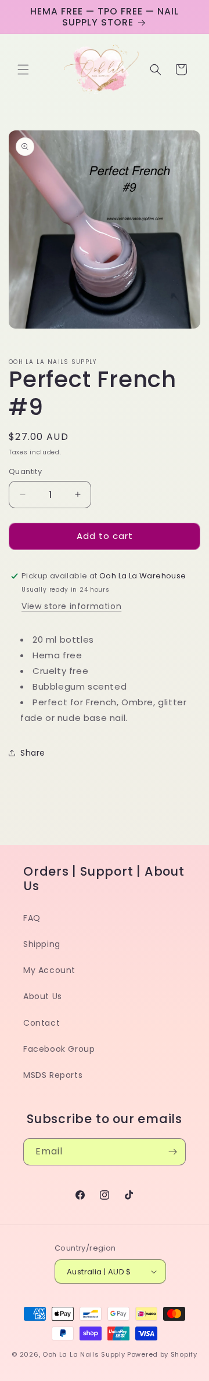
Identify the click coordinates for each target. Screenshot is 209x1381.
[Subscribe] (172, 1151)
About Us (42, 996)
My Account (49, 970)
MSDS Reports (52, 1075)
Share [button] (32, 753)
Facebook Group (59, 1049)
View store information (71, 606)
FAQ (32, 918)
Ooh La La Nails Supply (84, 1354)
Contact (41, 1023)
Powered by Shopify (162, 1354)
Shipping (41, 944)
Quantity (25, 471)
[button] (23, 69)
